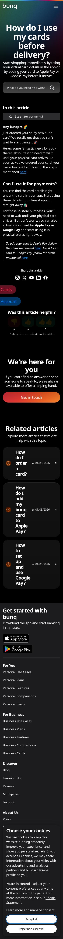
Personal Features (16, 688)
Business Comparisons (19, 745)
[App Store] (16, 638)
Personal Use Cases (17, 672)
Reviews (9, 786)
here (23, 172)
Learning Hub (13, 778)
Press (7, 819)
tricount (9, 802)
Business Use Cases (17, 721)
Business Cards (14, 753)
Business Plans (14, 729)
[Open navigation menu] (56, 6)
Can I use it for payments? (26, 116)
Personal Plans (13, 680)
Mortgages (11, 794)
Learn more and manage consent (30, 910)
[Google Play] (17, 649)
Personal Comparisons (19, 696)
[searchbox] (24, 88)
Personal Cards (14, 704)
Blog (6, 770)
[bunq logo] (10, 6)
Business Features (16, 737)
